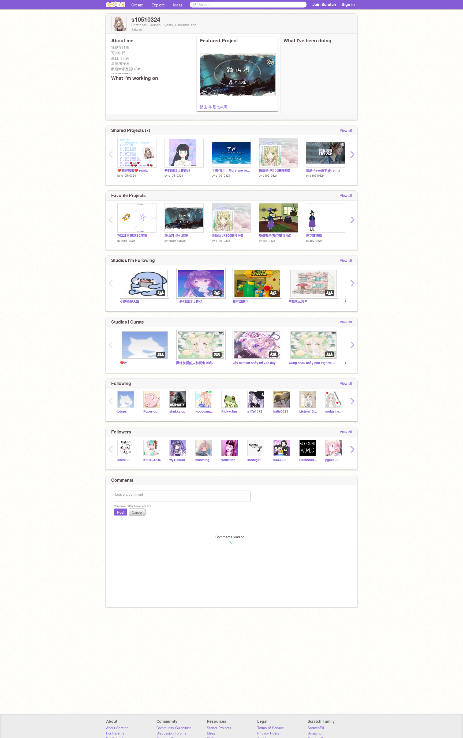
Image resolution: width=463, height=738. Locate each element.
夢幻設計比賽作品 (177, 170)
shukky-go (177, 411)
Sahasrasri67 (308, 460)
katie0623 (280, 411)
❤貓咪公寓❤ (298, 301)
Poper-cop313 (152, 411)
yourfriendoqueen (230, 460)
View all (346, 130)
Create (137, 5)
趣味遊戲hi (240, 301)
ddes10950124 (126, 460)
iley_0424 (269, 240)
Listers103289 (308, 411)
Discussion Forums (171, 733)
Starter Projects (219, 727)
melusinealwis (334, 411)
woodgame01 (204, 411)
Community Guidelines (174, 727)
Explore (158, 5)
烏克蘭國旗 (314, 235)
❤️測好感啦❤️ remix (132, 170)
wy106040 (177, 460)
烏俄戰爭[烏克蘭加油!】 (276, 235)
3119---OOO (152, 460)
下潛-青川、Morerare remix (231, 170)
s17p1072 (254, 411)
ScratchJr (315, 733)
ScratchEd (316, 727)
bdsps (122, 411)
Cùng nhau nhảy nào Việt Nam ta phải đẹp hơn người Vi (313, 363)
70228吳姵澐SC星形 (132, 235)
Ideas (178, 5)
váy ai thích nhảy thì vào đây (254, 363)
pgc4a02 (331, 460)
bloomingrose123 (204, 460)
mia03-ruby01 (177, 240)
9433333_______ (282, 460)
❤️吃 (123, 363)
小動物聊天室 (129, 301)
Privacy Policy (268, 733)
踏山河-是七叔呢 (213, 106)
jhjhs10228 (128, 240)
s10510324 (128, 175)
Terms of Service (270, 727)
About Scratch (117, 727)
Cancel (137, 512)
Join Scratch (324, 4)
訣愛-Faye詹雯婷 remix (323, 170)
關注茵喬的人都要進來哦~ (195, 363)
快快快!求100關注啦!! (274, 170)
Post (120, 512)
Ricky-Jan (229, 411)
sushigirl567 (256, 460)
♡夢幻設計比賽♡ (189, 301)
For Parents (115, 733)
